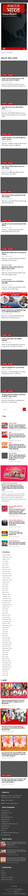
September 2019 (7, 667)
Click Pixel (16, 891)
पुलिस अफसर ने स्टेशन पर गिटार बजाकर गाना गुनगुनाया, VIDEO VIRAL (12, 267)
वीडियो (2, 830)
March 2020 (5, 658)
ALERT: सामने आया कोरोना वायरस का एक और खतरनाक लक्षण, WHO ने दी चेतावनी (13, 79)
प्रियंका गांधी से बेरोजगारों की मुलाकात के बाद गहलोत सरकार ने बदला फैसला (17, 543)
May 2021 (5, 633)
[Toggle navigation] (4, 48)
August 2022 (6, 607)
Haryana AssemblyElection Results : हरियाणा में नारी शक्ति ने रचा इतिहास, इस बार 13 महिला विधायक (17, 426)
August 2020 (6, 650)
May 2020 (5, 654)
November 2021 (6, 621)
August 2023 (6, 582)
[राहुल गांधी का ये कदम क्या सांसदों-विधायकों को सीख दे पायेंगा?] (14, 214)
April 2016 (5, 675)
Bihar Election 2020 (6, 879)
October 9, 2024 (13, 430)
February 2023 (6, 594)
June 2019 (5, 673)
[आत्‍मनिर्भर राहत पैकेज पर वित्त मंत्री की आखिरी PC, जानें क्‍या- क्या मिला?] (14, 128)
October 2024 (6, 555)
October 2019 (6, 665)
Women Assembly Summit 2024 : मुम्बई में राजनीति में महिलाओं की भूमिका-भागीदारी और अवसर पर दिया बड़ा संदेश (17, 457)
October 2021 (6, 623)
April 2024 (5, 565)
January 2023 (6, 596)
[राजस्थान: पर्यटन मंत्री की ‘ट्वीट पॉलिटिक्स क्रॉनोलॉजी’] (14, 329)
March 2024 (5, 567)
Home (2, 870)
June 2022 (5, 611)
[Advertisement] (14, 32)
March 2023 (5, 592)
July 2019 (5, 671)
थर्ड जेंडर (3, 815)
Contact (3, 875)
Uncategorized (5, 812)
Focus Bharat (9, 14)
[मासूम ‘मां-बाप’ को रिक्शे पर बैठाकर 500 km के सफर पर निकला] (14, 156)
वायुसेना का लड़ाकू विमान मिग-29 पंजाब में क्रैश (13, 367)
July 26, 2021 (12, 536)
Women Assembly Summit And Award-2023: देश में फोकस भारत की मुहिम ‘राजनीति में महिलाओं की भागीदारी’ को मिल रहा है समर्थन (13, 487)
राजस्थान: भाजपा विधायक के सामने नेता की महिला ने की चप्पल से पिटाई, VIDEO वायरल (17, 523)
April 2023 (5, 590)
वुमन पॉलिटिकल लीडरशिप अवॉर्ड (7, 483)
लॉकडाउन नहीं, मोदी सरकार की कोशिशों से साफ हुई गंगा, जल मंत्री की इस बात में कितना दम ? (13, 311)
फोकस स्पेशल (4, 819)
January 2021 (6, 640)
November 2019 (6, 663)
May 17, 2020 (5, 82)
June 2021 (5, 631)
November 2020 (6, 644)
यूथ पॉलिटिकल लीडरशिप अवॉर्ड (8, 824)
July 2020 (5, 652)
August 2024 (6, 559)
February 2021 (6, 638)
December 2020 (6, 642)
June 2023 (5, 586)
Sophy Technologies (20, 893)
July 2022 (5, 609)
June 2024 (5, 563)
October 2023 (6, 577)
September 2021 (7, 625)
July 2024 (5, 561)
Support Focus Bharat (7, 877)
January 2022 (6, 617)
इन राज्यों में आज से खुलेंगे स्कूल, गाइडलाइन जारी (16, 533)
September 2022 (7, 604)
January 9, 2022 (13, 526)
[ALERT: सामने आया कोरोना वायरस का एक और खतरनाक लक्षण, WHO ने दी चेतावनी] (14, 69)
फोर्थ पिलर (3, 821)
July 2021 (5, 629)
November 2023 (6, 575)
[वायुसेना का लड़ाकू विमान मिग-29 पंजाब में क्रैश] (14, 358)
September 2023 (7, 580)
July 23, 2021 (12, 546)
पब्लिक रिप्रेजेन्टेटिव (5, 817)
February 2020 (6, 660)
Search (24, 409)
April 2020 (5, 656)
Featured (4, 75)
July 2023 (5, 584)
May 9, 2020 (5, 313)
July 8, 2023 (12, 515)
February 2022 (6, 615)
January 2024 (6, 571)
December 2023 (6, 573)
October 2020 (6, 646)
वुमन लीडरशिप (10, 75)
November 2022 (6, 600)
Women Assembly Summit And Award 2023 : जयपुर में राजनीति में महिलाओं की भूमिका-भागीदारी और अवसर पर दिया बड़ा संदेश (17, 512)
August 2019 (5, 669)
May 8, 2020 (5, 342)
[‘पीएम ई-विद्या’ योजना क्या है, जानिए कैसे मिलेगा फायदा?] (14, 97)
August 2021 (5, 627)
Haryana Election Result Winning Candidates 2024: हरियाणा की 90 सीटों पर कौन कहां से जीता (17, 436)
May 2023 (5, 588)
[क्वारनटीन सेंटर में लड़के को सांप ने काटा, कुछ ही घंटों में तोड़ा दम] (14, 243)
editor (10, 82)
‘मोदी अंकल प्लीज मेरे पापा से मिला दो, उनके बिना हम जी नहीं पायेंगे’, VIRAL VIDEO (14, 395)
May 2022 (5, 613)
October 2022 (6, 602)
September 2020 (7, 648)
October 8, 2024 (13, 451)
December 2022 (6, 598)
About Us (3, 873)
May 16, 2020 (5, 198)
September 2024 (7, 557)
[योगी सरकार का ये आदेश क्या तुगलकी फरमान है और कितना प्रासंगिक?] (14, 185)
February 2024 (6, 569)
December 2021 (6, 619)
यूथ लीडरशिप (4, 826)
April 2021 (5, 636)
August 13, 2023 (6, 491)
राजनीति (9, 134)
